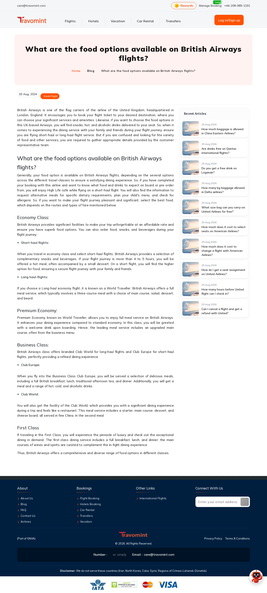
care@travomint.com (31, 5)
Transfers (86, 515)
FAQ (23, 510)
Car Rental (87, 510)
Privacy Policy (213, 538)
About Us (27, 498)
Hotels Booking (90, 504)
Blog (90, 71)
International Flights (153, 498)
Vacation (86, 521)
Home (76, 71)
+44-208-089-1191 (237, 5)
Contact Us (28, 515)
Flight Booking (89, 498)
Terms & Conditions (237, 538)
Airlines (26, 521)
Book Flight (50, 96)
